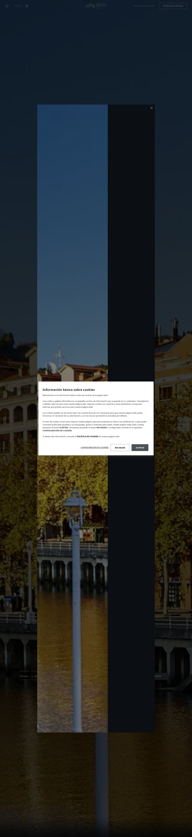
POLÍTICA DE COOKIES (87, 436)
